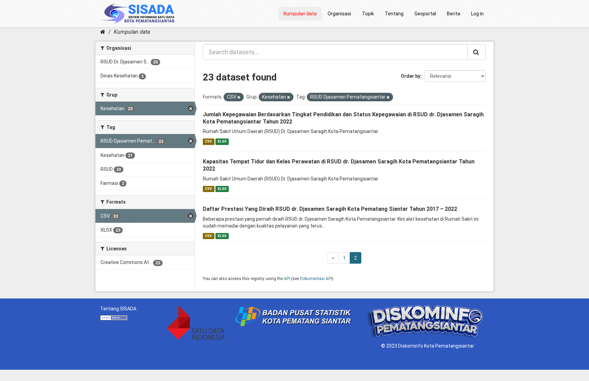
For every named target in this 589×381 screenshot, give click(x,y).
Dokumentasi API (316, 278)
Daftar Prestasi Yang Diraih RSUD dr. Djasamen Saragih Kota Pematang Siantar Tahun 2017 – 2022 (330, 209)
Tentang (394, 13)
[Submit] (476, 52)
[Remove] (238, 97)
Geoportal (425, 13)
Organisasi (339, 13)
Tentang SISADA (118, 308)
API (287, 278)
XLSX (222, 141)
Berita (453, 13)
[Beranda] (102, 32)
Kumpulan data (300, 13)
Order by (410, 76)
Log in (477, 13)
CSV (208, 141)
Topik (368, 13)
